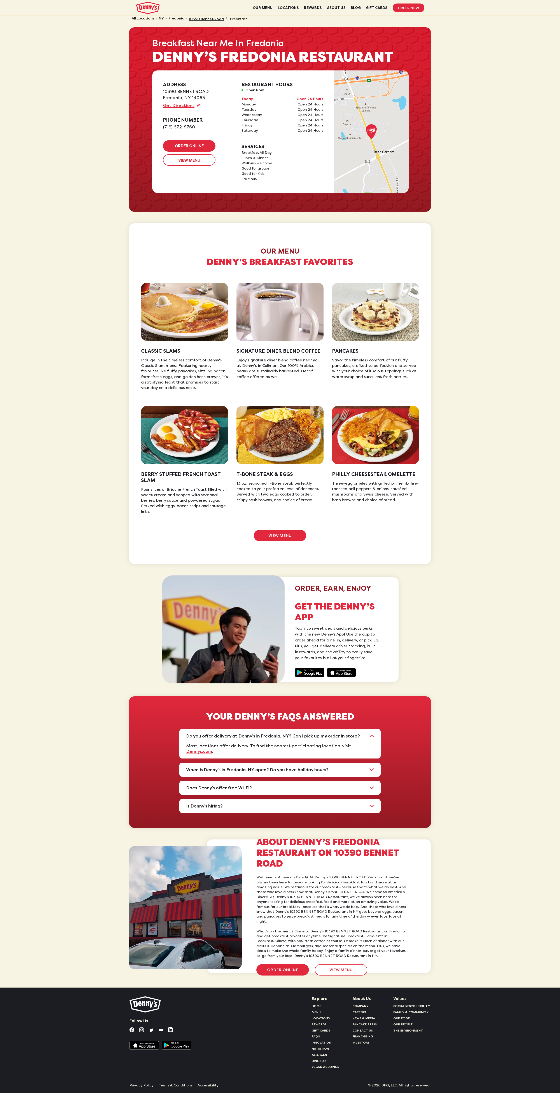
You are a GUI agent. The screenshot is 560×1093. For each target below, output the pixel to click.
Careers (359, 1012)
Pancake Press (364, 1024)
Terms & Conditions (175, 1085)
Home (316, 1006)
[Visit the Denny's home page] (145, 1004)
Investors (360, 1042)
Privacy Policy (142, 1085)
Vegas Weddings (325, 1066)
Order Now (408, 8)
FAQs (316, 1036)
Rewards (319, 1024)
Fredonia (176, 18)
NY (161, 18)
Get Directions (178, 105)
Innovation (321, 1042)
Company (360, 1006)
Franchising (362, 1036)
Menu (316, 1012)
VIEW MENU (189, 160)
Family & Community (411, 1012)
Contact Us (362, 1030)
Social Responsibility (411, 1006)
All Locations (143, 18)
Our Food (401, 1018)
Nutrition (320, 1048)
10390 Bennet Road (206, 19)
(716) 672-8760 (179, 127)
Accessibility (208, 1085)
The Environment (408, 1030)
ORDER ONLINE (189, 146)
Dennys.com (199, 751)
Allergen (319, 1054)
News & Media (363, 1018)
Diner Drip (320, 1061)
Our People (403, 1024)
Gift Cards (321, 1030)
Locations (321, 1018)
